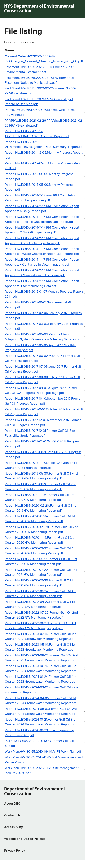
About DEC (12, 803)
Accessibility (13, 827)
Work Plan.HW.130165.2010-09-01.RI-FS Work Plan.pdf (43, 751)
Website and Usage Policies (24, 839)
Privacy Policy (14, 850)
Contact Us (12, 815)
